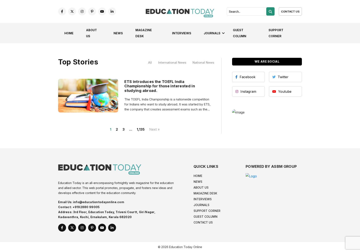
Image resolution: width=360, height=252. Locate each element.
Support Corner (207, 210)
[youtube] (102, 11)
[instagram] (82, 11)
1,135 (141, 129)
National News (203, 62)
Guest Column (206, 216)
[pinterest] (92, 11)
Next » (154, 129)
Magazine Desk (205, 193)
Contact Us (290, 11)
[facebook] (62, 11)
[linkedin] (112, 11)
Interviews (181, 33)
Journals (212, 33)
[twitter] (72, 11)
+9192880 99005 (86, 207)
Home (69, 33)
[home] (180, 11)
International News (172, 62)
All (150, 62)
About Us (201, 187)
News (118, 33)
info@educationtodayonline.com (98, 202)
